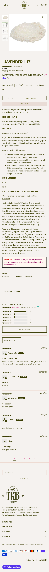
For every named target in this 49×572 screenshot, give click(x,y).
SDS (4, 187)
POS (19, 545)
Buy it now (24, 104)
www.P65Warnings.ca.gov (29, 224)
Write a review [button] (24, 329)
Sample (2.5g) (7, 85)
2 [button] (19, 458)
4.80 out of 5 (16, 307)
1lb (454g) (40, 85)
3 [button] (24, 458)
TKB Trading (12, 545)
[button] (3, 5)
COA (4, 182)
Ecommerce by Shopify (34, 545)
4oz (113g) (30, 85)
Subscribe (24, 478)
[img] (7, 348)
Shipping (5, 71)
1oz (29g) (19, 85)
